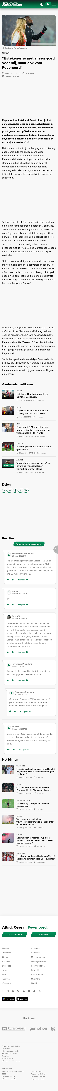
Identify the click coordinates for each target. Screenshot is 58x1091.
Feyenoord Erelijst (38, 1079)
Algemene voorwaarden (11, 1051)
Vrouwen (6, 983)
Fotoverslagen (38, 965)
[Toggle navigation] (54, 4)
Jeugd (5, 970)
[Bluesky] (19, 991)
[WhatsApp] (21, 491)
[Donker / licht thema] (41, 4)
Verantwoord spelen (9, 1053)
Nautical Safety (36, 1071)
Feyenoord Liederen (38, 1074)
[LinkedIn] (26, 491)
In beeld (35, 970)
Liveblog (35, 983)
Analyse (6, 978)
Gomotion (16, 1061)
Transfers (6, 952)
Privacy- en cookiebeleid (11, 1046)
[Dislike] (13, 580)
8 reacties (29, 73)
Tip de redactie (14, 934)
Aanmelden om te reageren (29, 544)
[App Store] (22, 998)
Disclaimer (6, 1048)
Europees (6, 965)
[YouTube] (30, 991)
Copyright (5, 1056)
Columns (35, 948)
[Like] (8, 580)
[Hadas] (9, 592)
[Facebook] (15, 491)
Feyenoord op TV (8, 1076)
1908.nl (12, 4)
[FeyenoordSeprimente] (9, 554)
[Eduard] (9, 728)
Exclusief (6, 961)
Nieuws (5, 948)
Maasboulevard (38, 957)
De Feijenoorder (39, 961)
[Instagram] (9, 991)
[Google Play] (8, 998)
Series (5, 974)
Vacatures (43, 934)
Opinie (5, 957)
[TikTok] (35, 991)
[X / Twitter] (4, 491)
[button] (32, 554)
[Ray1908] (9, 617)
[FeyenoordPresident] (9, 665)
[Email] (10, 491)
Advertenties (37, 974)
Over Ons (35, 978)
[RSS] (41, 991)
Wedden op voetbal (9, 1079)
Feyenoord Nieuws (38, 1076)
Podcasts (35, 952)
